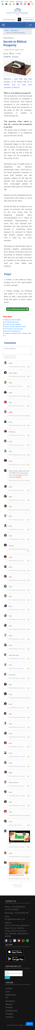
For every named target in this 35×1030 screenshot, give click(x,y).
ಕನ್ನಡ (30, 1)
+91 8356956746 (18, 907)
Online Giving (28, 19)
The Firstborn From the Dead (13, 329)
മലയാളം (19, 1)
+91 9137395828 (12, 909)
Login (30, 25)
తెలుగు (12, 1)
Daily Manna (14, 30)
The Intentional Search (11, 322)
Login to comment (10, 357)
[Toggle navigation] (3, 25)
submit (7, 977)
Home (6, 30)
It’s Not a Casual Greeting (12, 324)
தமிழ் (26, 1)
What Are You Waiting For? (12, 331)
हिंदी (2, 1)
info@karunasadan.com (15, 919)
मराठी (7, 1)
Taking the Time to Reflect (12, 320)
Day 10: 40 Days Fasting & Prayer (15, 326)
